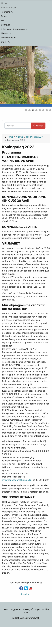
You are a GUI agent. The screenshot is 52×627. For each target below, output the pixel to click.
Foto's (4, 16)
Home (4, 3)
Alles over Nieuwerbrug (13, 29)
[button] (44, 76)
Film (3, 20)
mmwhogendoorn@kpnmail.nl (17, 480)
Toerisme (5, 11)
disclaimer (26, 594)
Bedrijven (5, 24)
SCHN (4, 42)
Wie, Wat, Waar (8, 7)
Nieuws (4, 33)
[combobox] (17, 126)
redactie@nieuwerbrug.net (25, 618)
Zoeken (39, 125)
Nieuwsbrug (7, 37)
